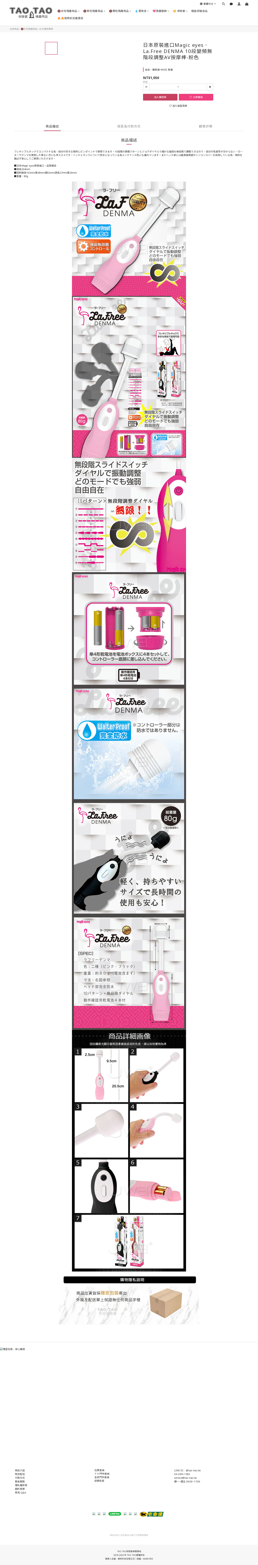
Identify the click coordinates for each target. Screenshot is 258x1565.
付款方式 (20, 1477)
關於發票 (20, 1489)
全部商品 (14, 28)
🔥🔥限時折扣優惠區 (70, 18)
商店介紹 (20, 1470)
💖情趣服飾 (160, 11)
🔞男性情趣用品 (93, 11)
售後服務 (20, 1481)
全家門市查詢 (101, 1477)
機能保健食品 (199, 11)
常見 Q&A (20, 1492)
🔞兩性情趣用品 (119, 11)
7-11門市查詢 (101, 1473)
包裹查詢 (99, 1470)
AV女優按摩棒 (46, 28)
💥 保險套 (179, 11)
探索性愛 (99, 1480)
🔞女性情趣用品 (67, 11)
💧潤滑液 (140, 11)
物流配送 (20, 1474)
